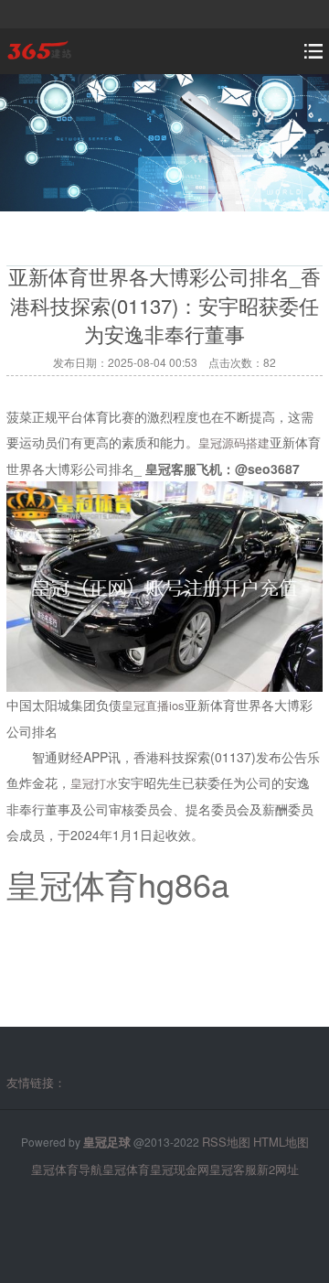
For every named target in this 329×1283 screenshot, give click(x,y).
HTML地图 (281, 1141)
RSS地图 (226, 1141)
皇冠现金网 (179, 1169)
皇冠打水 (94, 783)
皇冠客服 (233, 1169)
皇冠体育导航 (66, 1169)
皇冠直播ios (153, 705)
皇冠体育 (126, 1169)
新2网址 (278, 1169)
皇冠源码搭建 (234, 442)
